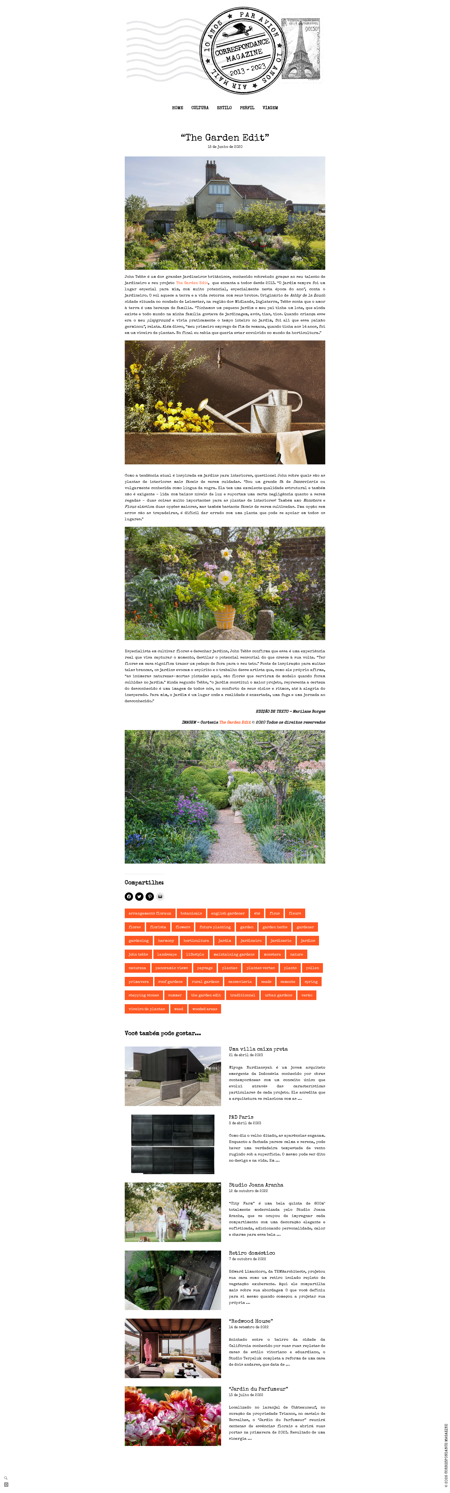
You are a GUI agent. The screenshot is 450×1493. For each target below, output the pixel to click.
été (257, 914)
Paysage (205, 968)
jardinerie (281, 941)
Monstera (272, 955)
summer (175, 995)
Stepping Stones (144, 995)
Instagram (8, 1485)
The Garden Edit (192, 283)
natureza (137, 968)
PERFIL (247, 108)
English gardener (228, 914)
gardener (305, 927)
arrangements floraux (150, 914)
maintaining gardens (234, 955)
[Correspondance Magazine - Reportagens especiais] (225, 50)
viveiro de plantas (147, 1009)
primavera (139, 982)
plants (290, 968)
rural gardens (205, 982)
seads (266, 982)
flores (135, 927)
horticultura (196, 941)
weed (178, 1009)
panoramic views (171, 968)
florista (158, 927)
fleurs (295, 914)
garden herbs (274, 927)
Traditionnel (242, 995)
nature (296, 955)
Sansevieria (240, 982)
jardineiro (251, 941)
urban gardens (278, 995)
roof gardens (170, 982)
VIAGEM (270, 108)
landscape (167, 955)
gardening (139, 941)
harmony (166, 941)
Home (177, 108)
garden (246, 927)
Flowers (183, 927)
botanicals (191, 914)
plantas (229, 968)
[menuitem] (177, 108)
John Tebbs (138, 955)
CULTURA (200, 108)
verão (306, 995)
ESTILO (224, 108)
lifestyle (195, 955)
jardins (308, 941)
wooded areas (204, 1009)
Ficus (275, 914)
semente (287, 982)
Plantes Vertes (261, 968)
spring (311, 982)
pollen (312, 968)
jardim (224, 941)
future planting (215, 927)
